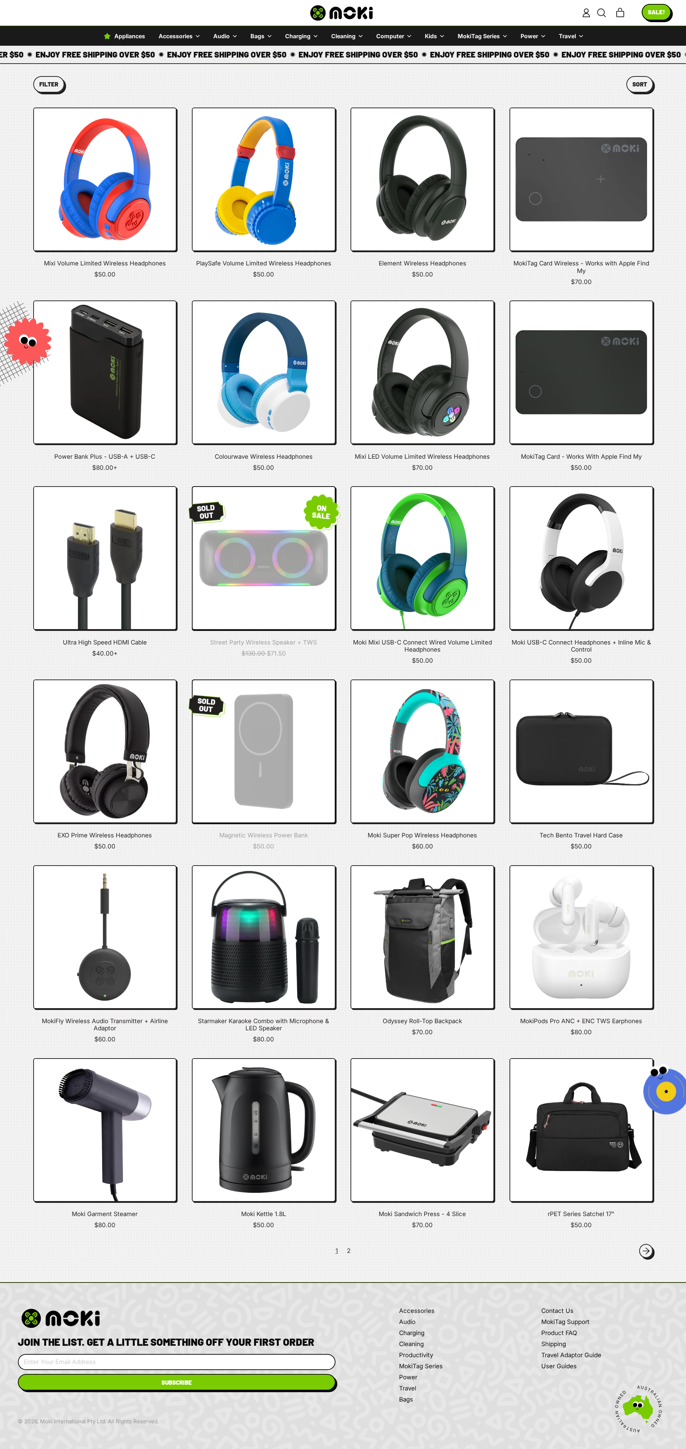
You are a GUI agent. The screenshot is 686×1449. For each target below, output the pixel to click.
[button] (601, 13)
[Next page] (646, 1251)
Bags (406, 1399)
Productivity (416, 1355)
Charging (411, 1332)
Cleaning (411, 1344)
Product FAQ (559, 1332)
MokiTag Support (565, 1321)
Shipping (553, 1344)
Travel (407, 1388)
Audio (407, 1321)
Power (408, 1377)
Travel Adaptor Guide (571, 1355)
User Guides (559, 1366)
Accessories (416, 1310)
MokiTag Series (421, 1366)
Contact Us (557, 1310)
